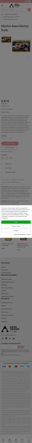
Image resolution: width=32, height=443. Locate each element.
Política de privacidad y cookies (22, 234)
